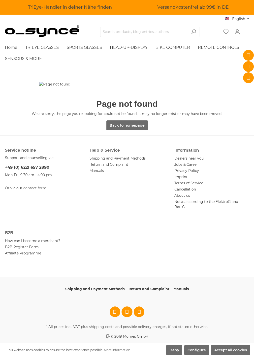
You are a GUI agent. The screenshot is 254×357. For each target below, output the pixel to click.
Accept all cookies (230, 350)
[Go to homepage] (42, 31)
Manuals (97, 170)
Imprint (181, 177)
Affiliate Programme (23, 253)
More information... (118, 350)
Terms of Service (188, 183)
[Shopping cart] (246, 29)
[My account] (237, 31)
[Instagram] (248, 66)
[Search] (193, 32)
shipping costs (101, 327)
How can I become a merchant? (32, 241)
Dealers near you (189, 158)
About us (182, 195)
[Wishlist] (226, 31)
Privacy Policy (186, 170)
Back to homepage (127, 125)
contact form (34, 188)
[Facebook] (248, 55)
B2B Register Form (22, 247)
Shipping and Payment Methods (118, 158)
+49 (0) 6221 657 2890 (27, 167)
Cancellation (185, 189)
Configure (197, 350)
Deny (174, 350)
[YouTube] (248, 78)
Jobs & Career (186, 164)
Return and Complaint (109, 164)
